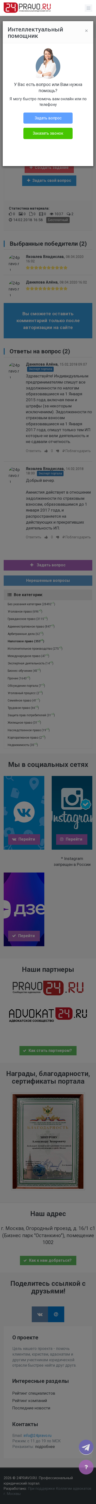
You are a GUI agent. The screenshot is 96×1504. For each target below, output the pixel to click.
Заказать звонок (48, 133)
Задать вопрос (48, 118)
